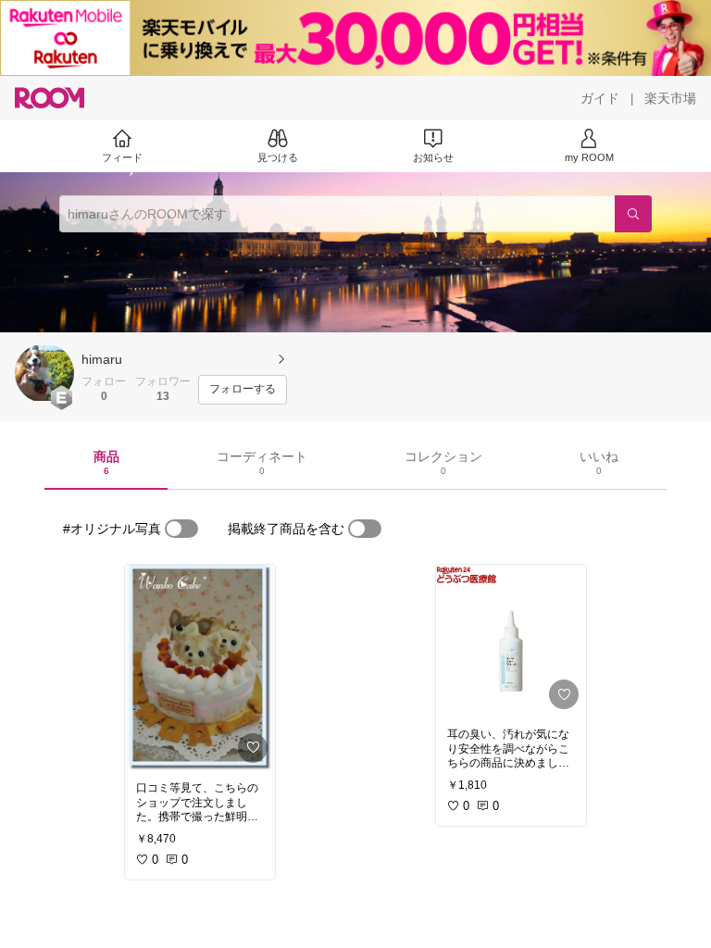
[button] (44, 373)
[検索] (633, 213)
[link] (200, 667)
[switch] (181, 528)
